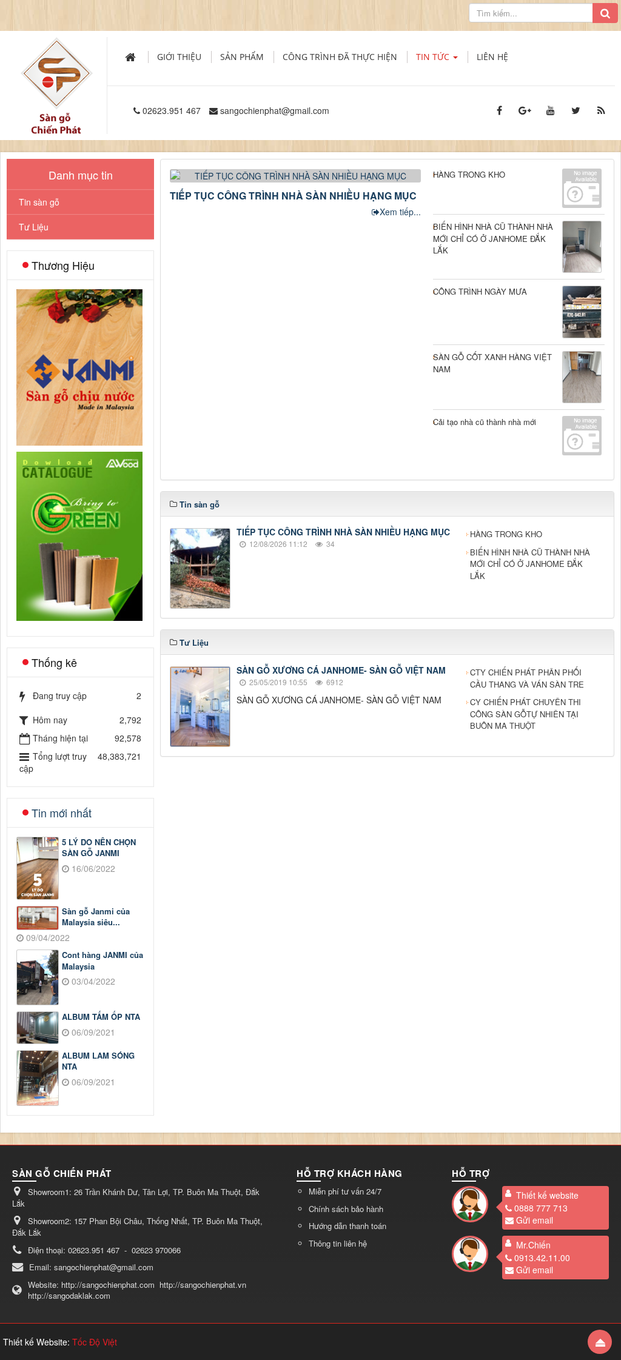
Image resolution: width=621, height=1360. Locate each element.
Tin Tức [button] (434, 56)
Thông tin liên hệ (338, 1243)
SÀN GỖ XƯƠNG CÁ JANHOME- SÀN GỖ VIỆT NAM (341, 670)
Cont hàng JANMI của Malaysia (102, 961)
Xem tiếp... (400, 212)
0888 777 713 (541, 1208)
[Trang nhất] (131, 57)
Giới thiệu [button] (179, 56)
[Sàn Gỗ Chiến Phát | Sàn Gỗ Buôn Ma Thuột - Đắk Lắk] (56, 72)
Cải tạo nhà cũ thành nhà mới (484, 421)
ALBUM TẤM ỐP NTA (101, 1016)
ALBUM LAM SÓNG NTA (98, 1061)
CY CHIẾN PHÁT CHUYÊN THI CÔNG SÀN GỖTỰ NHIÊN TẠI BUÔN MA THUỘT (525, 713)
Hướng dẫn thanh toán (347, 1225)
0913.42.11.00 (542, 1257)
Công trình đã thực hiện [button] (340, 56)
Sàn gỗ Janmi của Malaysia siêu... (96, 917)
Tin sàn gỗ (39, 202)
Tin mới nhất (62, 812)
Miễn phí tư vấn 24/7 (345, 1191)
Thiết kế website (547, 1195)
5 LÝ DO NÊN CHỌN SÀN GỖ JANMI (99, 848)
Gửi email (534, 1220)
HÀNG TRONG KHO (469, 174)
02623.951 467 (172, 110)
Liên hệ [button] (492, 56)
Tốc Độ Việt (94, 1342)
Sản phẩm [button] (242, 56)
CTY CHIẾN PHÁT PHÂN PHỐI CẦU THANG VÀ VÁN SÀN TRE (527, 678)
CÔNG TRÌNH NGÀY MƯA (480, 291)
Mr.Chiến (533, 1245)
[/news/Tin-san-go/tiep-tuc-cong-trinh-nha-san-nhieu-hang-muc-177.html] (297, 175)
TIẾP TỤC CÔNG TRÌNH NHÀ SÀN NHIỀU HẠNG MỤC (293, 196)
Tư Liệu (34, 227)
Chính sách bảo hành (346, 1208)
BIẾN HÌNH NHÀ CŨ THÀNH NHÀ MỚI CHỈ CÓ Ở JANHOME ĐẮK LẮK (493, 238)
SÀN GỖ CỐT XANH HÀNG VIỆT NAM (492, 363)
